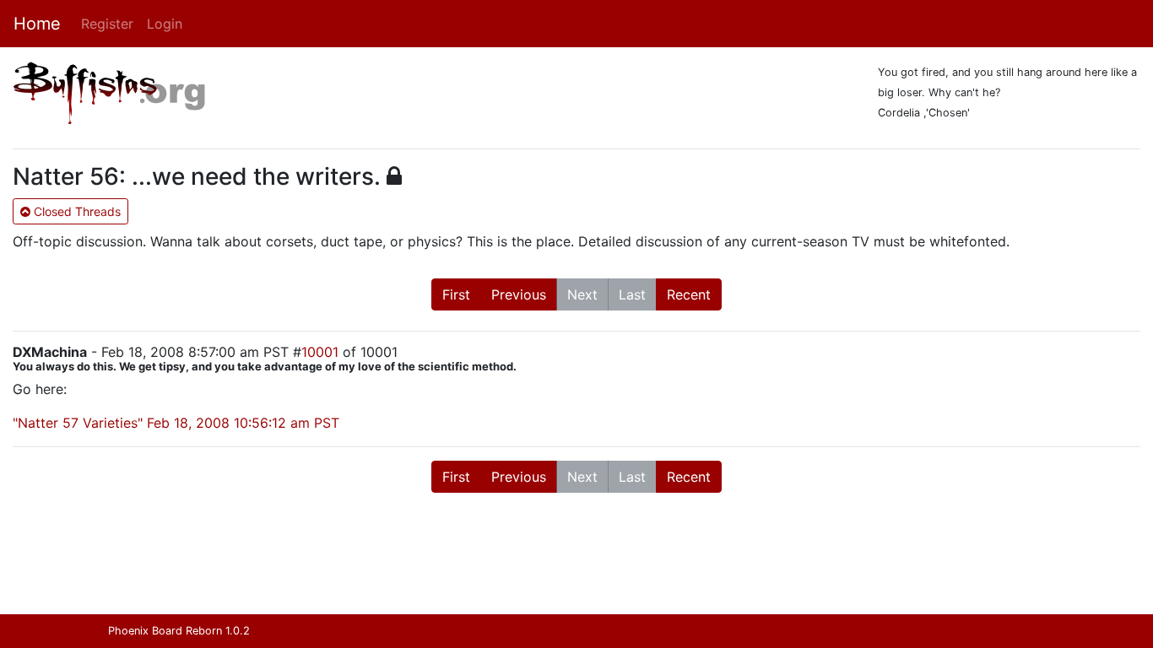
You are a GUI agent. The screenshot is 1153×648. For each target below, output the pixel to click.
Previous (518, 294)
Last (632, 294)
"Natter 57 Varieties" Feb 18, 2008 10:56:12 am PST (176, 422)
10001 (319, 351)
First (456, 294)
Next (582, 294)
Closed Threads (75, 211)
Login (164, 23)
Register (107, 23)
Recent (689, 294)
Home (37, 24)
